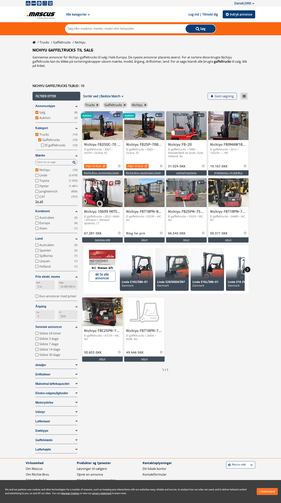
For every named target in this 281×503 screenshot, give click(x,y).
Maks (61, 283)
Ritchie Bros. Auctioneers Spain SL (103, 172)
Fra (37, 312)
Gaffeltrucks (62, 42)
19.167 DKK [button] (218, 166)
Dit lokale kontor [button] (154, 469)
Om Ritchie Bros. (38, 474)
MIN (38, 283)
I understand (267, 491)
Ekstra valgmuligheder (51, 393)
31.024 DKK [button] (176, 166)
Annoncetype (45, 106)
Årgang (40, 306)
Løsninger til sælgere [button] (92, 469)
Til (60, 312)
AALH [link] (144, 240)
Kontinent (42, 211)
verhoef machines (186, 172)
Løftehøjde (43, 449)
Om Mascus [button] (34, 469)
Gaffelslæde (44, 440)
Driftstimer (42, 374)
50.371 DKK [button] (218, 233)
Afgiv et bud (93, 166)
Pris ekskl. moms (47, 276)
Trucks (44, 42)
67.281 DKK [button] (93, 233)
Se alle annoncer (102, 276)
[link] (102, 125)
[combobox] (228, 464)
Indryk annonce (241, 14)
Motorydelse (44, 402)
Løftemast (42, 421)
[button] (56, 96)
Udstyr (40, 412)
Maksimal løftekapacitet (52, 383)
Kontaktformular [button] (155, 474)
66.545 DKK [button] (176, 233)
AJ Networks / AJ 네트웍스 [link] (228, 172)
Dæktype (41, 430)
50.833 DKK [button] (93, 352)
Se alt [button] (39, 201)
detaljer (40, 365)
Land (39, 238)
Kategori (41, 128)
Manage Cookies (70, 493)
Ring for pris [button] (135, 233)
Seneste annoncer (48, 327)
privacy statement (101, 493)
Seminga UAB (102, 240)
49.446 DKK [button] (135, 352)
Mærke (40, 155)
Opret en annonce (90, 474)
